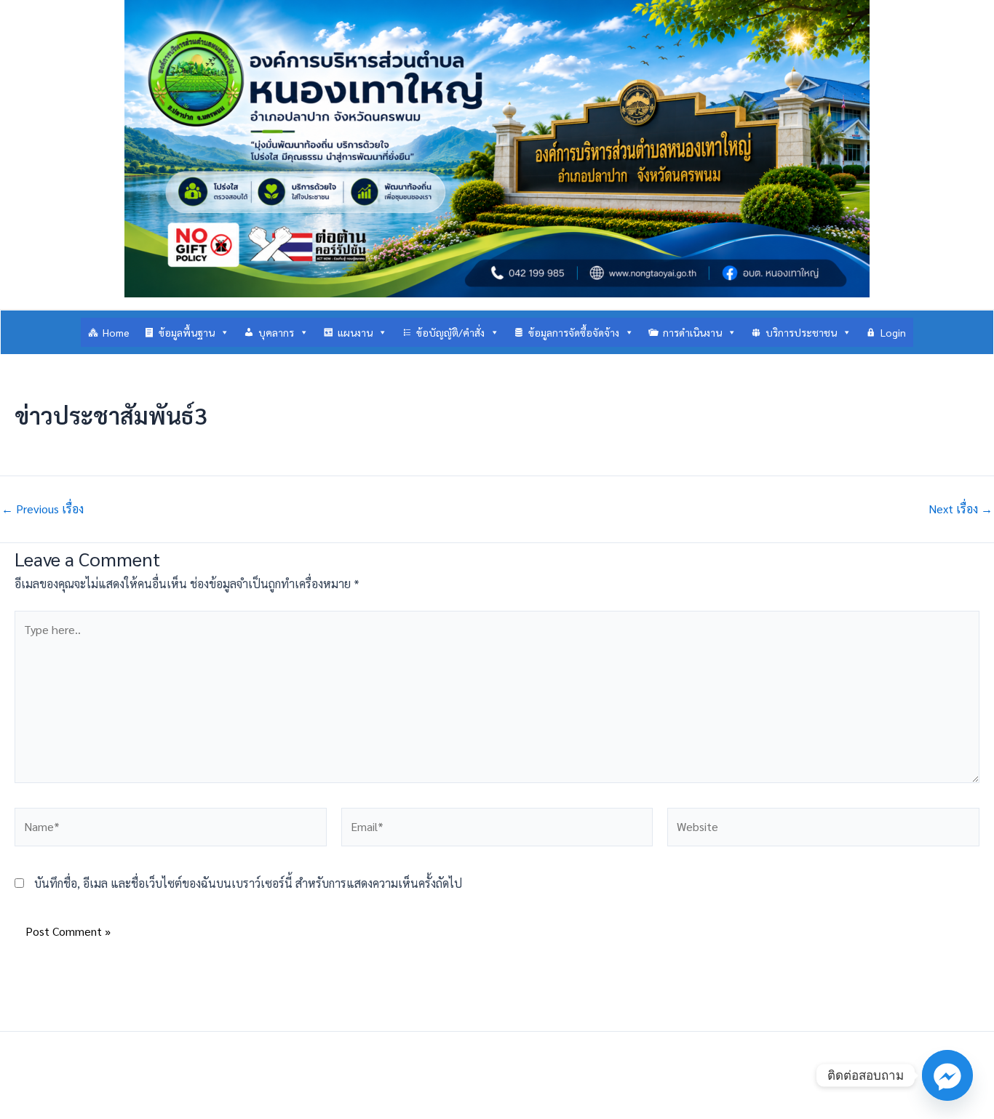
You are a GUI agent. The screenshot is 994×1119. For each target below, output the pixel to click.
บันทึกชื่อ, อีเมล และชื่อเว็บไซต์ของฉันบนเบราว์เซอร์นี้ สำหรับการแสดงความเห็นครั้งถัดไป (248, 883)
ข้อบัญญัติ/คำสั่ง (450, 332)
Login (893, 332)
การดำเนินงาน (692, 332)
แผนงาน (355, 332)
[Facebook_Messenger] (947, 1075)
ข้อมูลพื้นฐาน (187, 332)
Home (116, 332)
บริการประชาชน (801, 332)
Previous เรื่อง (42, 509)
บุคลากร (276, 332)
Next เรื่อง (961, 509)
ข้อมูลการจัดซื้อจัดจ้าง (573, 332)
